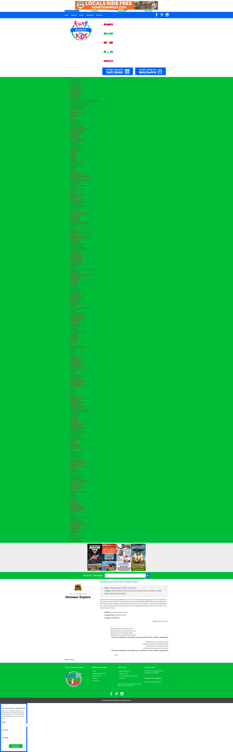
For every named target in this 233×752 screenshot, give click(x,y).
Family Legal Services (77, 125)
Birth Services (74, 242)
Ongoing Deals (75, 526)
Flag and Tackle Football (78, 448)
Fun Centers (74, 173)
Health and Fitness (76, 453)
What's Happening (72, 503)
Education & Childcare (73, 81)
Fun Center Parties (76, 317)
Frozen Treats (75, 417)
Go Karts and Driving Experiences (80, 176)
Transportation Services (77, 112)
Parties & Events (71, 287)
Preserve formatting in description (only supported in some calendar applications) (140, 637)
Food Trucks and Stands (78, 315)
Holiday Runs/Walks (76, 521)
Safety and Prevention (77, 382)
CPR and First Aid (76, 251)
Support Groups (75, 142)
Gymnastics (74, 452)
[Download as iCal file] (160, 621)
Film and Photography (77, 362)
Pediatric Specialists (76, 276)
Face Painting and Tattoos (78, 313)
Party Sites (74, 328)
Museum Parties (75, 324)
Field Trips (74, 167)
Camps (69, 78)
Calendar (73, 15)
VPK (72, 118)
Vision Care (74, 284)
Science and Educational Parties (80, 331)
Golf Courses (74, 178)
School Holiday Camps (77, 80)
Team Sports (74, 490)
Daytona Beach (122, 11)
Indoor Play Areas (76, 184)
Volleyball (73, 495)
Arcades (73, 153)
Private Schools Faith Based (79, 103)
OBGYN (73, 267)
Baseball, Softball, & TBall (78, 439)
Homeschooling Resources (78, 131)
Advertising (89, 15)
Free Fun (73, 171)
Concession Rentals (76, 304)
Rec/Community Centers (78, 205)
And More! (122, 678)
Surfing (73, 484)
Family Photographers (77, 127)
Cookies (73, 306)
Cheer (72, 442)
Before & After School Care (78, 83)
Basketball (73, 441)
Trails (72, 229)
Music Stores (74, 422)
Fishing (73, 169)
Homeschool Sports (76, 455)
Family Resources (72, 120)
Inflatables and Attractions (78, 318)
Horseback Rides (75, 182)
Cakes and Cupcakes (77, 297)
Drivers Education (76, 359)
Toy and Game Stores (77, 433)
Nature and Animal (76, 375)
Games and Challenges (77, 174)
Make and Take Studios (77, 189)
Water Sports (74, 497)
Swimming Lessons (76, 488)
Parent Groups (75, 134)
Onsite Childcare (75, 98)
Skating (73, 211)
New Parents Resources (77, 132)
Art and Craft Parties (76, 291)
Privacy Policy (97, 676)
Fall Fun (73, 514)
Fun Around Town (72, 147)
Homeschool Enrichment (78, 368)
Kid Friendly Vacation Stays (78, 185)
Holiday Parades (75, 519)
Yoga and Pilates (75, 501)
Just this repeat (131, 631)
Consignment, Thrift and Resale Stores (82, 410)
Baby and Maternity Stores (78, 399)
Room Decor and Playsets (78, 424)
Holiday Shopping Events (78, 523)
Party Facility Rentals (77, 326)
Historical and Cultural (77, 366)
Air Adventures (75, 149)
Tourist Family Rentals (77, 431)
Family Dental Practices (77, 258)
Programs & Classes (73, 340)
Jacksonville (94, 11)
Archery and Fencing (77, 437)
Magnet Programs (76, 94)
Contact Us (96, 680)
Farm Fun (73, 515)
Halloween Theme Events (78, 517)
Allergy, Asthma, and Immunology (80, 236)
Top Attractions (75, 225)
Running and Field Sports (78, 466)
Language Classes (76, 369)
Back (116, 655)
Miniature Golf (75, 191)
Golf (72, 450)
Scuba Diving (74, 470)
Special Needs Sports (77, 475)
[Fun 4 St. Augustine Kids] (81, 30)
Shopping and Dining (73, 397)
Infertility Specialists (76, 264)
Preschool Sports (75, 464)
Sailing (72, 468)
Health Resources (72, 235)
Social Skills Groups (76, 138)
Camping (73, 160)
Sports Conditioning (76, 479)
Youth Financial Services (78, 145)
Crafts (72, 353)
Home (66, 15)
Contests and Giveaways (78, 508)
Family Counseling (76, 256)
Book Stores (74, 404)
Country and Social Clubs (78, 162)
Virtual (72, 393)
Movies (73, 193)
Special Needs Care (76, 280)
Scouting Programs (76, 384)
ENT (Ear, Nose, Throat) (78, 255)
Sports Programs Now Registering (80, 481)
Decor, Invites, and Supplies (79, 307)
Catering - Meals (75, 300)
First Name (5, 730)
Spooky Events (75, 535)
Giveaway (99, 15)
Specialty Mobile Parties (77, 333)
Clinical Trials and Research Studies (81, 249)
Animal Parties (75, 289)
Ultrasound (74, 282)
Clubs (72, 349)
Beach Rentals (75, 400)
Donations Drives (75, 510)
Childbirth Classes (76, 246)
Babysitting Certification (77, 346)
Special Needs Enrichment (78, 386)
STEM (72, 390)
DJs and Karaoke (75, 309)
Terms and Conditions (99, 673)
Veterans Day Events (77, 541)
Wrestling (73, 499)
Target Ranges (75, 220)
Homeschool (74, 91)
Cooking (73, 351)
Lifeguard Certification (77, 461)
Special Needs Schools (77, 109)
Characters (74, 302)
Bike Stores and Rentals (77, 402)
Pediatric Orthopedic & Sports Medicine (82, 275)
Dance (72, 355)
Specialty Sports (75, 477)
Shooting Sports (75, 472)
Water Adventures (76, 231)
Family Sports (74, 446)
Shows (72, 534)
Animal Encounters (76, 151)
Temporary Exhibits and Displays (80, 222)
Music (72, 373)
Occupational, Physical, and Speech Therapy (83, 269)
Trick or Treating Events (77, 537)
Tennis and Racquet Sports (78, 492)
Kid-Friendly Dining (76, 419)
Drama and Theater (76, 357)
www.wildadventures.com (119, 612)
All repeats (129, 628)
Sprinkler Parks (75, 216)
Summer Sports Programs (78, 483)
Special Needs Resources (78, 140)
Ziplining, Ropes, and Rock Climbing (81, 233)
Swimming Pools (75, 218)
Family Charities (75, 123)
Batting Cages (75, 154)
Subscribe (16, 746)
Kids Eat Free (74, 421)
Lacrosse (73, 459)
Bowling (73, 158)
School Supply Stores (77, 426)
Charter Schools (75, 85)
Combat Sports (75, 444)
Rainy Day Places (76, 204)
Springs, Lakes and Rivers (78, 215)
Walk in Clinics (75, 286)
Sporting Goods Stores (77, 428)
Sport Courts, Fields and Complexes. (81, 213)
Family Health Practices (77, 260)
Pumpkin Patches (76, 528)
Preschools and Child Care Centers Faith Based (84, 100)
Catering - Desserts (76, 298)
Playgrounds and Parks (77, 200)
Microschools (74, 96)
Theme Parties (75, 337)
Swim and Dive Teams (77, 486)
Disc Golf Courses (76, 165)
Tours (72, 227)
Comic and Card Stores (77, 408)
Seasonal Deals (75, 532)
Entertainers (74, 311)
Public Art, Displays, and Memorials (81, 202)
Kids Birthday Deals (76, 320)
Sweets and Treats (76, 430)
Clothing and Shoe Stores (78, 406)
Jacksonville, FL (123, 673)
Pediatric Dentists (76, 273)
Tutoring (73, 114)
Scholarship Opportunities (78, 107)
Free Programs (75, 364)
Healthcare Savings (76, 262)
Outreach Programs (76, 377)
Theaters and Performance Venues (81, 224)
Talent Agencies (75, 143)
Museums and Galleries (77, 194)
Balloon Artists (75, 293)
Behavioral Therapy (76, 238)
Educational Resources (77, 89)
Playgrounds (74, 198)
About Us (95, 678)
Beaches (73, 156)
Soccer (73, 473)
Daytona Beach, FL (124, 671)
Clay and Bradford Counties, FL (128, 676)
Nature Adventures (76, 196)
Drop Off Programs (76, 87)
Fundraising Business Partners (79, 129)
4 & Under (73, 342)
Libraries (73, 187)
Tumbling (73, 493)
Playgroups (74, 136)
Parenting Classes (76, 379)
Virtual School (74, 116)
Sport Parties (74, 335)
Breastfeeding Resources (78, 244)
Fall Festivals (74, 512)
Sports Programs (72, 435)
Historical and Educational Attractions (81, 180)
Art (71, 344)
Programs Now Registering (78, 380)
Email (3, 722)
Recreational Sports (76, 207)
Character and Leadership (78, 348)
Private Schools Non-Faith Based (80, 105)
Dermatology (74, 253)
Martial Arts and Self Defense (79, 462)
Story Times (74, 391)
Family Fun (115, 618)
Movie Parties (74, 322)
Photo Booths (74, 329)
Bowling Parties (75, 295)
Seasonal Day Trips (76, 530)
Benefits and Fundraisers (78, 506)
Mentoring (73, 371)
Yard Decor (74, 338)
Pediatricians (74, 278)
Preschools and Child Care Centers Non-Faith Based (86, 101)
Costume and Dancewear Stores (80, 411)
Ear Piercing (74, 413)
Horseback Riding (76, 457)
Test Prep (73, 111)
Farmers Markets (75, 415)
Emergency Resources (77, 122)
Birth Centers (74, 240)
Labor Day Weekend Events (79, 524)
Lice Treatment (75, 266)
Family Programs (75, 360)
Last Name (5, 737)
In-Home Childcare (76, 92)
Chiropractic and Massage (78, 247)
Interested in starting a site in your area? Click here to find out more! (129, 685)
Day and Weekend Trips (77, 163)
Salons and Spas (75, 209)
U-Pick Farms (74, 539)
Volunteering (74, 395)
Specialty (73, 388)
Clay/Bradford (148, 11)
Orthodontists (74, 271)
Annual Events (75, 504)
